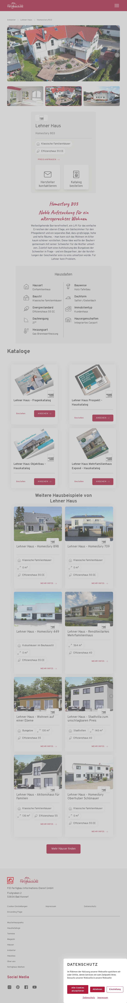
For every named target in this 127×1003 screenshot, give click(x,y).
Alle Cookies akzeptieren (77, 989)
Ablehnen (97, 989)
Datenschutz (89, 997)
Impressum (102, 997)
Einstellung (115, 989)
